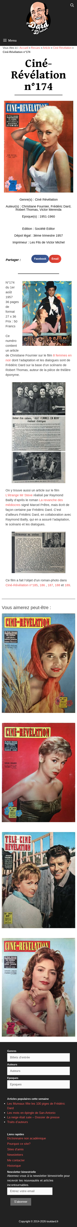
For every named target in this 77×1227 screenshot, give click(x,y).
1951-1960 (47, 216)
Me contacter (16, 1160)
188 (57, 585)
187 (50, 585)
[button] (40, 259)
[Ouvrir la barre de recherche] (72, 5)
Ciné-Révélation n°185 (22, 585)
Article (46, 47)
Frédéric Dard (60, 206)
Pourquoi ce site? (18, 1143)
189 (67, 585)
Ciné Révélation (62, 47)
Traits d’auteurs (17, 1122)
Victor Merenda (50, 209)
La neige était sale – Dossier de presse (33, 1117)
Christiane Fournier (35, 206)
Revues (35, 47)
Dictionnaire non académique (26, 1138)
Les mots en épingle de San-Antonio (31, 1113)
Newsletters (15, 1154)
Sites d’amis (15, 1149)
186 (42, 585)
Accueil (24, 47)
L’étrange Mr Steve (19, 495)
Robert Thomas (27, 209)
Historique (14, 1165)
